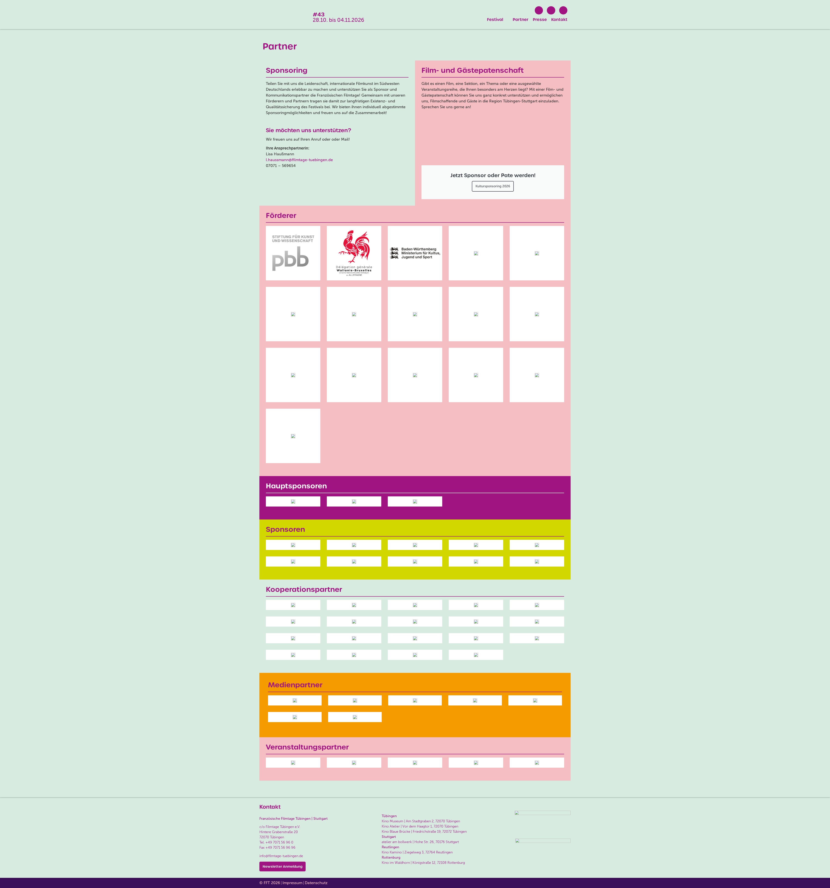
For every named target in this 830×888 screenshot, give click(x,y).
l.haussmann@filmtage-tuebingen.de (299, 160)
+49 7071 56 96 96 (280, 847)
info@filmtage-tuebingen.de (281, 856)
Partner (520, 19)
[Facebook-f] (539, 10)
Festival (495, 19)
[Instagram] (551, 10)
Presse (540, 19)
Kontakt (559, 19)
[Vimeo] (563, 10)
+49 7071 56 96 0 (279, 842)
